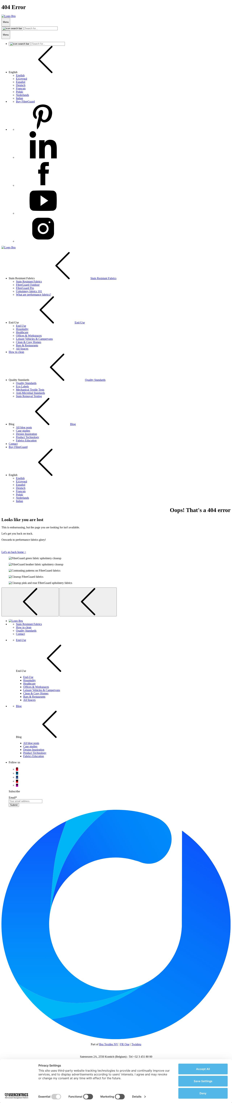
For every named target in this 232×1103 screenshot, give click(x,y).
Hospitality (22, 329)
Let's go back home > (13, 552)
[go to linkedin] (17, 773)
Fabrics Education (26, 440)
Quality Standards (95, 379)
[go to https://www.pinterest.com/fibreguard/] (43, 129)
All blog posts (24, 427)
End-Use (80, 322)
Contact (13, 443)
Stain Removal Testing (29, 396)
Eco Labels (22, 386)
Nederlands (22, 95)
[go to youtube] (17, 781)
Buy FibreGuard (25, 101)
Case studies (23, 430)
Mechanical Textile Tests (30, 389)
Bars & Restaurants (27, 345)
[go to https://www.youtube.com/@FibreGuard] (43, 213)
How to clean (16, 351)
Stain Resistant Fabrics (103, 278)
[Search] (12, 28)
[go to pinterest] (17, 769)
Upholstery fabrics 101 (29, 291)
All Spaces (22, 348)
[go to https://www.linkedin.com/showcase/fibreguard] (43, 157)
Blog (73, 424)
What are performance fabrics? (33, 294)
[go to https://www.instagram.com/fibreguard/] (43, 241)
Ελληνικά (21, 78)
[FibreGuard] (8, 16)
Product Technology (27, 437)
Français (21, 88)
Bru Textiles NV (108, 1044)
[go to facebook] (17, 777)
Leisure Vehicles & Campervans (34, 338)
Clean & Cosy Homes (28, 342)
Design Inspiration (26, 433)
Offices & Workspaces (29, 335)
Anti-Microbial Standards (30, 392)
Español (20, 81)
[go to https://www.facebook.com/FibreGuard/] (43, 185)
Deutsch (20, 85)
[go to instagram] (17, 785)
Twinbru (136, 1044)
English (20, 75)
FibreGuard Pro (25, 288)
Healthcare (22, 332)
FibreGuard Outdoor (28, 284)
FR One (124, 1044)
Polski (19, 91)
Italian (19, 98)
